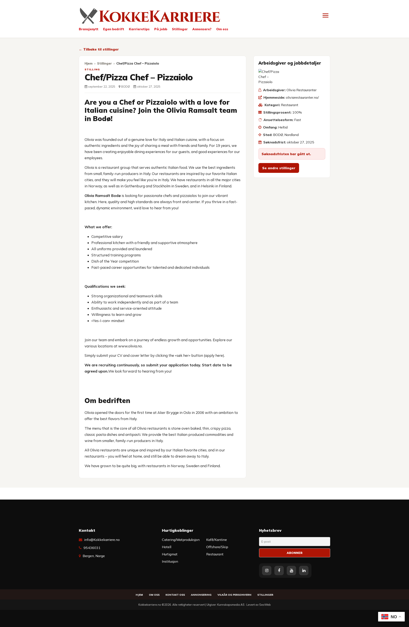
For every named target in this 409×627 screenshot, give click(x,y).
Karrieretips (139, 29)
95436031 (92, 548)
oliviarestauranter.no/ (302, 97)
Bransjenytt (88, 29)
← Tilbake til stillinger (99, 49)
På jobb (160, 29)
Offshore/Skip (217, 547)
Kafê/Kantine (216, 539)
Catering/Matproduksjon (181, 539)
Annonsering (201, 594)
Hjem (89, 63)
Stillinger (180, 29)
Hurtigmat (169, 554)
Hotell (166, 547)
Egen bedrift (113, 29)
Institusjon (170, 561)
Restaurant (289, 105)
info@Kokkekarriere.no (102, 539)
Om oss (222, 29)
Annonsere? (202, 29)
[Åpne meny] (325, 15)
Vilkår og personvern (234, 594)
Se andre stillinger (278, 168)
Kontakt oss (175, 594)
